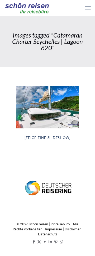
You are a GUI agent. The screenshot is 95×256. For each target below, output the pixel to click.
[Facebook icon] (34, 241)
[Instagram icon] (61, 241)
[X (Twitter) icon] (39, 241)
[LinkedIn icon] (50, 241)
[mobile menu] (87, 7)
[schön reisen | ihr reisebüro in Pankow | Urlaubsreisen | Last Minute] (27, 8)
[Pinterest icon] (56, 241)
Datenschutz (47, 234)
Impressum (53, 229)
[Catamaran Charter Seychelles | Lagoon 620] (47, 107)
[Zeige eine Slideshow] (48, 138)
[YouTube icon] (45, 241)
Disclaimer (73, 229)
